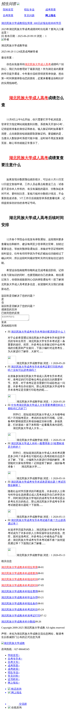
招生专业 (29, 9)
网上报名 (50, 15)
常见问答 (14, 675)
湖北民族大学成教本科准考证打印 (20, 615)
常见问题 (29, 15)
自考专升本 (15, 658)
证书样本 (14, 679)
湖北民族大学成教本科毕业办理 (19, 597)
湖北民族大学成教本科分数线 (18, 621)
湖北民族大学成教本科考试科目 (19, 609)
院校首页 (8, 9)
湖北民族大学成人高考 (38, 64)
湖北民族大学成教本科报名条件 (19, 603)
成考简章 (50, 9)
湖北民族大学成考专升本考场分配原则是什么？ (38, 331)
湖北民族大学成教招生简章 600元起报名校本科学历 (31, 23)
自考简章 (8, 15)
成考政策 (14, 669)
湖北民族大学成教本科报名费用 (19, 591)
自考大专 (14, 662)
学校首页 (14, 655)
